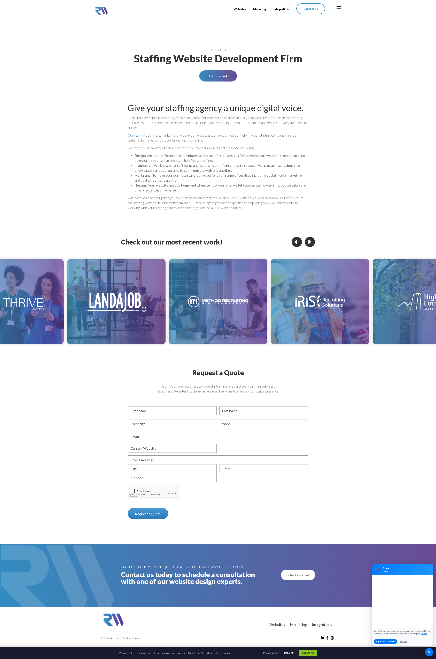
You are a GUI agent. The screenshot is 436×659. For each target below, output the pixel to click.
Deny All (289, 652)
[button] (218, 76)
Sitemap (137, 638)
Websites (277, 624)
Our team (134, 135)
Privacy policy (271, 652)
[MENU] (338, 8)
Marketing (298, 624)
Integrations (322, 624)
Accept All (308, 652)
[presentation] (154, 491)
